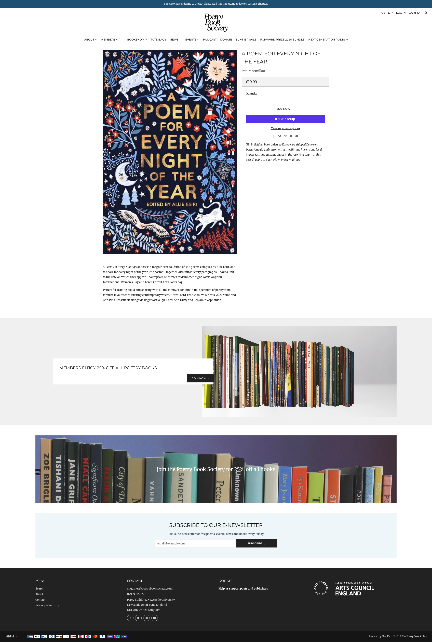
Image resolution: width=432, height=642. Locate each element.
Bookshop (135, 39)
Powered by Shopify (379, 636)
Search (39, 588)
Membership (110, 39)
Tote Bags (158, 39)
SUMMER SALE (246, 39)
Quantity (251, 93)
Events (190, 39)
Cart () (415, 12)
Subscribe (255, 543)
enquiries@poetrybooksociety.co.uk (149, 588)
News (174, 39)
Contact (40, 599)
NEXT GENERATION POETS (326, 39)
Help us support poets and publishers (243, 588)
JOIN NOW (199, 378)
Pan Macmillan (253, 71)
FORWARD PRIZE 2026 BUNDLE (282, 39)
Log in (401, 12)
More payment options (285, 128)
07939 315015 (135, 594)
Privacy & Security (47, 605)
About (89, 39)
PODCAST (210, 39)
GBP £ (385, 12)
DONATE (226, 39)
